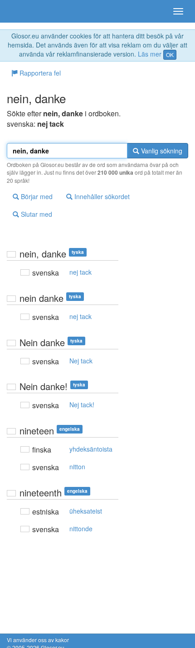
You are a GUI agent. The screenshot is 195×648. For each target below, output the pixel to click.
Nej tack (81, 360)
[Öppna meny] (178, 11)
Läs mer (149, 53)
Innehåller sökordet (101, 196)
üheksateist (85, 510)
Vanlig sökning (160, 150)
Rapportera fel (39, 72)
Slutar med (35, 214)
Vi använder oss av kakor (38, 639)
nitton (77, 466)
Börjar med (36, 196)
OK (170, 54)
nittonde (81, 528)
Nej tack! (81, 404)
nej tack (80, 271)
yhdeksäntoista (90, 448)
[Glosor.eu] (22, 11)
